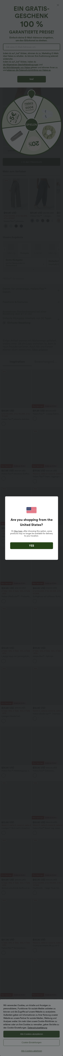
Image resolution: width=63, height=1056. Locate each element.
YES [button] (31, 545)
